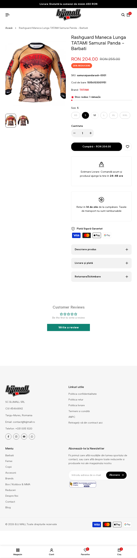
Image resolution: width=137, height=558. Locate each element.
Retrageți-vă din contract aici (85, 422)
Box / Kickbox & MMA (17, 484)
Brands (9, 478)
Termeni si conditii (79, 411)
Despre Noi (11, 495)
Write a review (69, 327)
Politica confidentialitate (82, 393)
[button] (127, 147)
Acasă (8, 28)
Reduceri (10, 490)
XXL (126, 116)
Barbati (9, 455)
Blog (8, 507)
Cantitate (77, 126)
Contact (10, 501)
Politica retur (75, 399)
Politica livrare (76, 405)
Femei (8, 461)
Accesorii (10, 472)
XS (77, 116)
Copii (8, 466)
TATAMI (84, 89)
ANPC (71, 416)
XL (115, 116)
